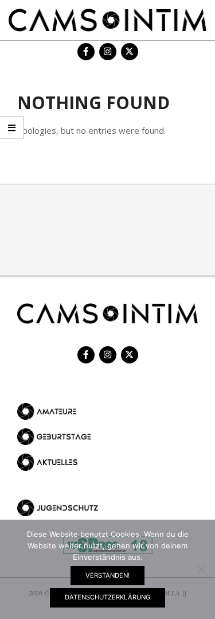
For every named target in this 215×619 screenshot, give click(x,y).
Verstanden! (107, 575)
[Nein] (200, 569)
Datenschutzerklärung (107, 597)
